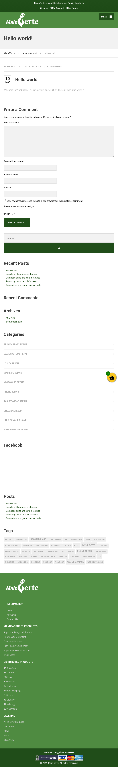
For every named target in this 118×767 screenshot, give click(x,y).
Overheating (52, 552)
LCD (76, 545)
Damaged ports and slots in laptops (23, 278)
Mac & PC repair (13, 373)
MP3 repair (38, 552)
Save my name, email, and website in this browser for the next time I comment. (45, 201)
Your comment (11, 122)
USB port (47, 562)
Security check (48, 557)
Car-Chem (9, 726)
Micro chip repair (14, 382)
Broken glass (38, 539)
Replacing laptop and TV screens (22, 281)
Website (8, 187)
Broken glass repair (15, 344)
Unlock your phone (15, 420)
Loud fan (103, 546)
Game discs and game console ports (23, 285)
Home (10, 610)
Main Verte (9, 739)
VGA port (59, 562)
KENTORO (68, 752)
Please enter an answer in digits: (19, 206)
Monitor (26, 552)
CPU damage (55, 539)
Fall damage (99, 539)
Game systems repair (16, 354)
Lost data (88, 545)
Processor (10, 557)
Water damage (75, 562)
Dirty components (73, 539)
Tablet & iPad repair (15, 401)
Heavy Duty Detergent (15, 636)
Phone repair (11, 392)
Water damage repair (16, 429)
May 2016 (11, 318)
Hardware (55, 546)
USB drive (35, 562)
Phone (71, 552)
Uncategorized (33, 66)
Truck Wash (9, 654)
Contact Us (12, 619)
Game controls (12, 546)
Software (74, 557)
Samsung (23, 557)
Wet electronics (95, 562)
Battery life (21, 539)
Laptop (67, 546)
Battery (8, 539)
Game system (42, 546)
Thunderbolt (89, 557)
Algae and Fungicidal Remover (19, 632)
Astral (6, 735)
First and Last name (14, 161)
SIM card (63, 557)
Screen (34, 557)
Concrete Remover (13, 641)
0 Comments (54, 66)
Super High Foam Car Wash (17, 650)
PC (63, 552)
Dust (87, 539)
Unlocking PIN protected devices (21, 274)
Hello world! (11, 270)
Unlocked (9, 562)
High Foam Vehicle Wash (16, 645)
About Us (11, 614)
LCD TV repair (11, 363)
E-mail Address (12, 174)
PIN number (101, 552)
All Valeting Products (14, 721)
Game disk (27, 546)
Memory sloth (12, 552)
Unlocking (23, 562)
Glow (6, 730)
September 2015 (14, 322)
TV (99, 557)
